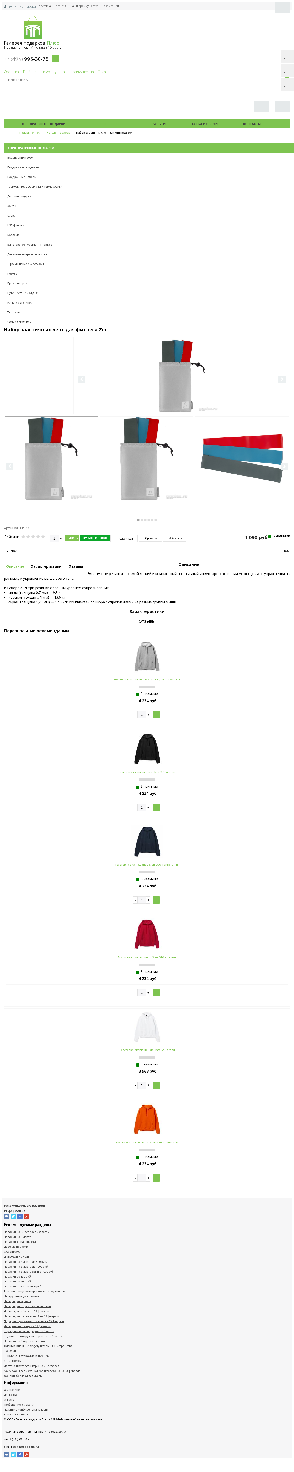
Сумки (11, 215)
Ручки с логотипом (20, 302)
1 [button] (138, 520)
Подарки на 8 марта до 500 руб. (25, 1262)
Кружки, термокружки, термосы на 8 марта (33, 1336)
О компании (110, 6)
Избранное (175, 538)
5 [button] (152, 520)
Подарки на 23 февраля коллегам (27, 1232)
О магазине (12, 1390)
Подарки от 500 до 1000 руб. (23, 1286)
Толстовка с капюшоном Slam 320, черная (147, 772)
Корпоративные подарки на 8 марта (29, 1331)
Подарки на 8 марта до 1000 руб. (26, 1267)
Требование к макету (39, 71)
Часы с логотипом (19, 322)
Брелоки (13, 235)
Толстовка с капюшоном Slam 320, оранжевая (147, 1142)
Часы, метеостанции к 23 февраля (27, 1326)
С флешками (12, 1251)
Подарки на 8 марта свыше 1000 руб (29, 1271)
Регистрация (28, 6)
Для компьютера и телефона (27, 254)
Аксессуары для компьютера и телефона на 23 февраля (42, 1371)
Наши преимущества (84, 6)
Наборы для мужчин (17, 1301)
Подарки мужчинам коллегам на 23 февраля (34, 1321)
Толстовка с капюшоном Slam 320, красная (147, 957)
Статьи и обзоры (204, 124)
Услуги (159, 124)
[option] (182, 393)
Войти (12, 6)
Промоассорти (17, 283)
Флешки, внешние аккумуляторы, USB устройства (38, 1346)
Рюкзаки (10, 1351)
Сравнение (152, 538)
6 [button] (155, 520)
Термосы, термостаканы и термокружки (34, 186)
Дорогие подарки (19, 196)
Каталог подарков (109, 124)
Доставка (45, 6)
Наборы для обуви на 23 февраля (27, 1311)
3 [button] (145, 520)
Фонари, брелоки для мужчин (24, 1376)
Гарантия (61, 6)
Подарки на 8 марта (17, 1237)
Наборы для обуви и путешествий (27, 1306)
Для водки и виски (16, 1256)
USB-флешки (15, 225)
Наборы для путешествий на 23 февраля (32, 1316)
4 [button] (148, 520)
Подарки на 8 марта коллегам (24, 1341)
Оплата (103, 71)
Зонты (11, 206)
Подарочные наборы (22, 177)
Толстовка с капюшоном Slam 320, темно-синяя (147, 865)
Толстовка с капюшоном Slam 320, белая (147, 1050)
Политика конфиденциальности (26, 1409)
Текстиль (13, 312)
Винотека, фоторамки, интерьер (29, 244)
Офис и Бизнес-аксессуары (25, 264)
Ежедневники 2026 (20, 157)
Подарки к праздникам (23, 167)
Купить (72, 538)
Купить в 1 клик (95, 538)
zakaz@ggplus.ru (26, 1447)
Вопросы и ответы (16, 1414)
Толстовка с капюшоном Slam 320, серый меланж (147, 679)
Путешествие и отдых (22, 293)
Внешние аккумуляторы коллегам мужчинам (34, 1291)
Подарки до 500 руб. (17, 1281)
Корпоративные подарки (43, 124)
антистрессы (13, 1361)
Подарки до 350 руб (17, 1276)
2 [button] (142, 520)
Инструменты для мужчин (21, 1296)
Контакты (252, 124)
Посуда (12, 273)
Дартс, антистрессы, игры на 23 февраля (31, 1366)
